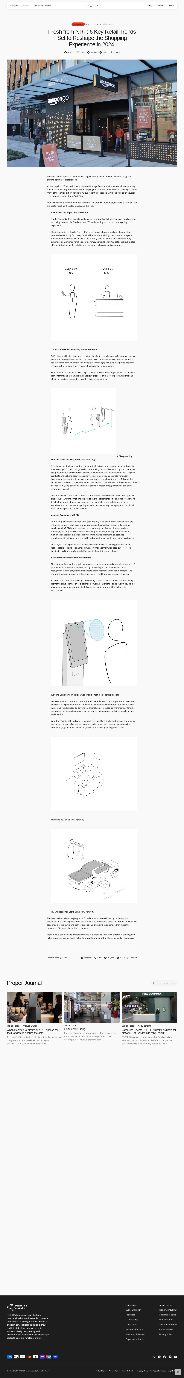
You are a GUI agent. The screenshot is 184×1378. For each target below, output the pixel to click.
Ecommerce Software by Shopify (38, 1371)
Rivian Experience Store (62, 911)
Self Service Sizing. (75, 1029)
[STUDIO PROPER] (92, 5)
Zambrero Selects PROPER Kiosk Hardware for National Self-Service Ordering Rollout (149, 1031)
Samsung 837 (57, 819)
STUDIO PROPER (19, 1371)
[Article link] (34, 1007)
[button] (150, 5)
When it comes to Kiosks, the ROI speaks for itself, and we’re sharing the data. (32, 1031)
